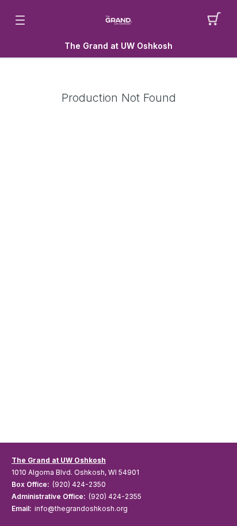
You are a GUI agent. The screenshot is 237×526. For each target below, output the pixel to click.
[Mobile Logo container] (118, 20)
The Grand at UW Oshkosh (118, 46)
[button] (217, 20)
